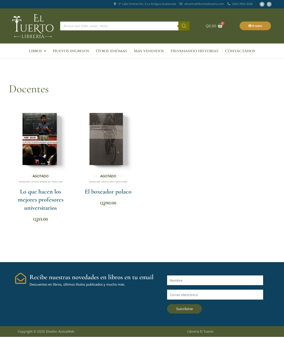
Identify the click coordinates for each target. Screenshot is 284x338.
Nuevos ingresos (71, 51)
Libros (35, 51)
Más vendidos (149, 51)
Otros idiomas (111, 51)
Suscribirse (184, 308)
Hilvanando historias (194, 51)
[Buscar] (183, 26)
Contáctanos (240, 51)
